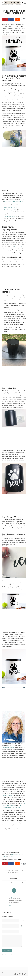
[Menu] (25, 3)
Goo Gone (17, 247)
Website (22, 931)
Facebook (14, 854)
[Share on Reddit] (17, 19)
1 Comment (17, 870)
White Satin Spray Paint (10, 210)
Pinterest (4, 856)
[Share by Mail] (23, 882)
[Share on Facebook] (11, 19)
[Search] (21, 3)
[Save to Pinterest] (5, 19)
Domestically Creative (8, 747)
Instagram (20, 854)
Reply (10, 905)
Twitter (12, 856)
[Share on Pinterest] (17, 882)
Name (22, 921)
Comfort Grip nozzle (9, 216)
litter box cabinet (7, 795)
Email (22, 926)
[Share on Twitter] (11, 882)
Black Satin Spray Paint (10, 207)
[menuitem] (21, 3)
